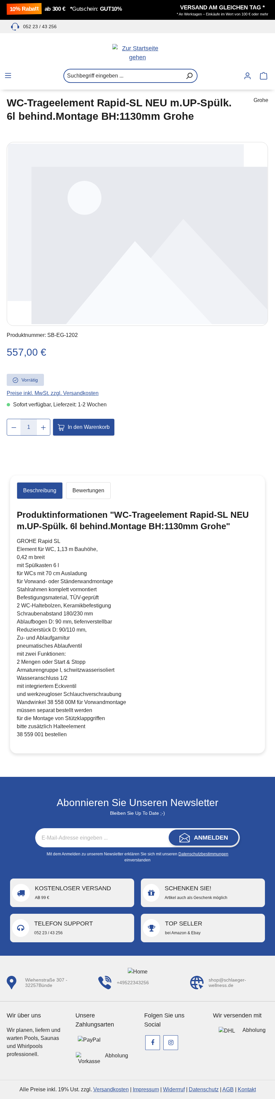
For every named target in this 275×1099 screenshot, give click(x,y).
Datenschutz (204, 1089)
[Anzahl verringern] (14, 427)
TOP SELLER (183, 927)
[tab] (40, 490)
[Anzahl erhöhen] (43, 427)
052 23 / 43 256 (40, 26)
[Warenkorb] (264, 76)
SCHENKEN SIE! (196, 892)
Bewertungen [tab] (88, 490)
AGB (228, 1089)
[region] (137, 234)
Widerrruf (174, 1089)
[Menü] (8, 75)
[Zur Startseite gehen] (137, 53)
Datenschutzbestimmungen (203, 854)
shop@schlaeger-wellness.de (227, 982)
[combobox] (122, 76)
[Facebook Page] (153, 1043)
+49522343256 (133, 982)
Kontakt (247, 1089)
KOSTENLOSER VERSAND (73, 892)
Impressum (146, 1089)
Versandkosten (111, 1089)
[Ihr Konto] (247, 76)
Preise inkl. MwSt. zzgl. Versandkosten (53, 393)
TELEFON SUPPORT (63, 927)
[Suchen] (189, 76)
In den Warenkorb (89, 427)
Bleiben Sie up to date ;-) (137, 813)
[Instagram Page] (171, 1043)
